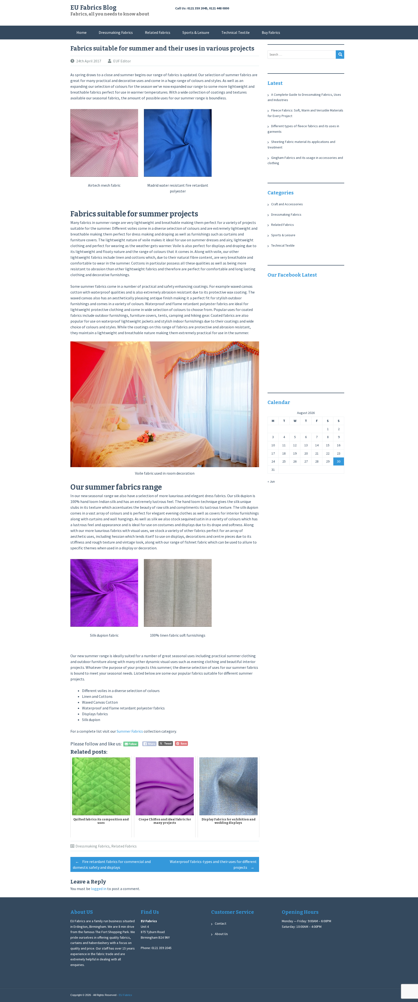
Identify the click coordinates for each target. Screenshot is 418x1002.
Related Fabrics (157, 32)
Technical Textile (235, 32)
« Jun (271, 481)
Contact (220, 923)
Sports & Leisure (195, 32)
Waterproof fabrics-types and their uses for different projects (213, 864)
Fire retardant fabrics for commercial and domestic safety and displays (112, 864)
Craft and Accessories (287, 204)
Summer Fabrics (130, 731)
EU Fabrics (125, 995)
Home (81, 32)
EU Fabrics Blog (93, 7)
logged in (98, 888)
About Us (221, 934)
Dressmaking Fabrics (116, 32)
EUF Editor (122, 61)
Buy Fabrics (271, 32)
